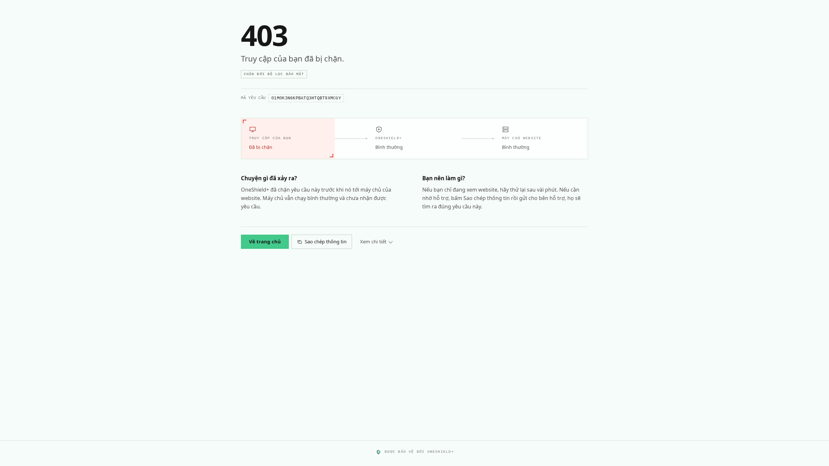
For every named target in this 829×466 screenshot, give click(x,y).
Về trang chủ (265, 241)
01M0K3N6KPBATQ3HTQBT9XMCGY (306, 98)
